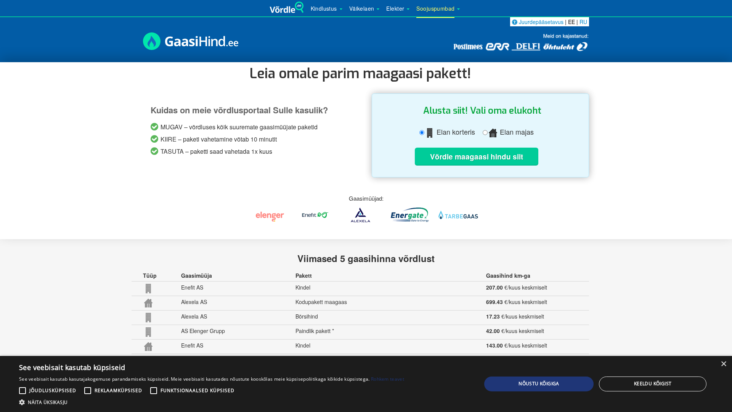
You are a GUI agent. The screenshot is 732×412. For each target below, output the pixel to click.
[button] (211, 402)
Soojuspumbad (435, 8)
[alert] (366, 384)
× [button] (723, 364)
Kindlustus (324, 8)
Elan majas (516, 132)
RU (583, 22)
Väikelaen (361, 8)
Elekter (395, 8)
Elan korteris (455, 132)
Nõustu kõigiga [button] (538, 383)
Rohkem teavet (387, 379)
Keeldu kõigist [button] (653, 383)
